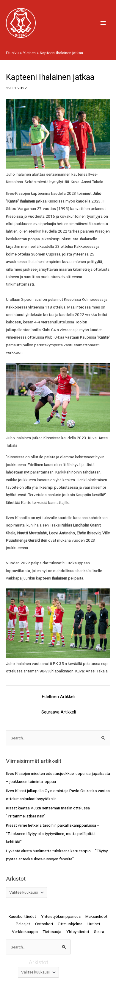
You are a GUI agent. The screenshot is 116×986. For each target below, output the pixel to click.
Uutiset (93, 923)
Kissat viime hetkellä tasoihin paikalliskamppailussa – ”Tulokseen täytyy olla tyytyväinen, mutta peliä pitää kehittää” (53, 833)
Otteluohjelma (70, 923)
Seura (99, 931)
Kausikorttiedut (22, 916)
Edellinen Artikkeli (58, 696)
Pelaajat (23, 923)
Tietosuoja (52, 931)
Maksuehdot (96, 916)
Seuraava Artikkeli (58, 712)
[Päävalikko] (103, 23)
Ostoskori (44, 923)
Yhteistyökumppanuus (61, 916)
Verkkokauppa (25, 931)
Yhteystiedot (77, 931)
